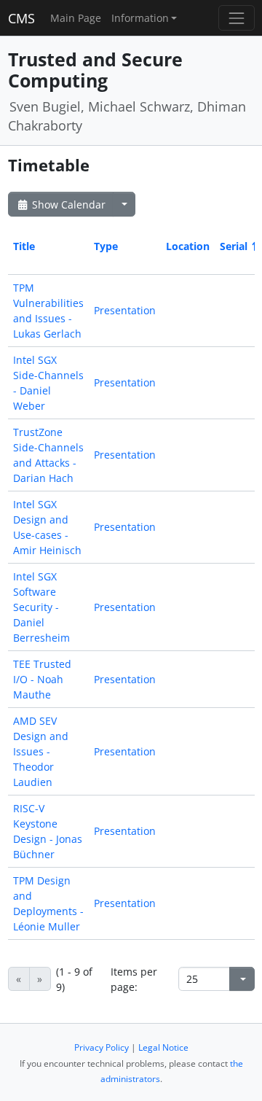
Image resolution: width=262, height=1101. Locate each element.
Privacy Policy (101, 1047)
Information (140, 18)
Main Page (75, 18)
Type (106, 246)
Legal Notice (163, 1047)
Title (24, 246)
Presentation (125, 310)
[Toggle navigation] (236, 18)
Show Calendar (67, 204)
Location (188, 246)
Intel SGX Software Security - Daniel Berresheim (41, 607)
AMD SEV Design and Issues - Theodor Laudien (40, 751)
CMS (21, 18)
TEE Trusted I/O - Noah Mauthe (42, 679)
